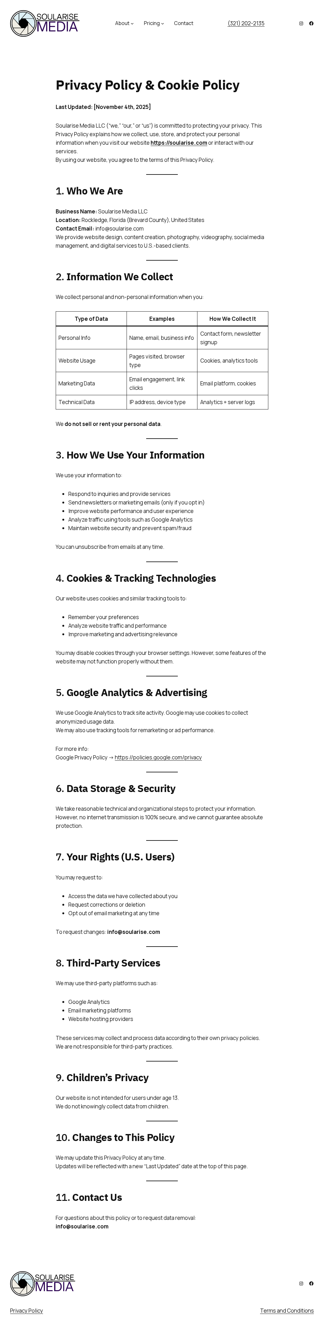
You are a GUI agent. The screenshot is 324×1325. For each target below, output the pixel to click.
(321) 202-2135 (246, 23)
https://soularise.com (179, 142)
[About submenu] (132, 23)
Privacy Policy (26, 1310)
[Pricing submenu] (162, 23)
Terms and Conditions (287, 1310)
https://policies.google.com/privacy (158, 757)
